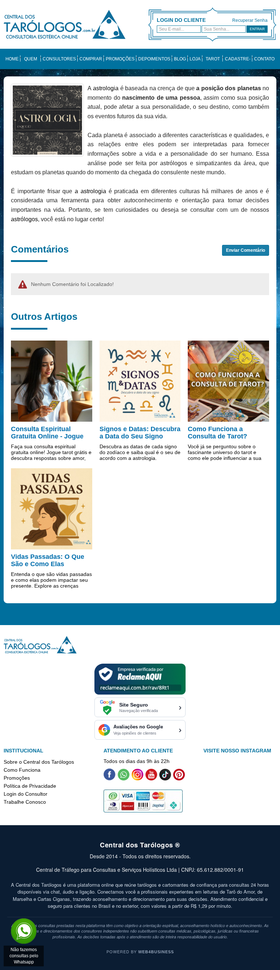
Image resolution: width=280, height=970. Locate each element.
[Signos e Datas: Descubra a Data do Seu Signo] (140, 380)
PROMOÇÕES (120, 58)
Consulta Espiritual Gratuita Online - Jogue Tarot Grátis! (47, 436)
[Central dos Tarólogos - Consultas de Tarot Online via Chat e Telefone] (64, 24)
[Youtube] (151, 779)
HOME (12, 58)
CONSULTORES (59, 58)
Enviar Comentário (245, 250)
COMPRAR (90, 58)
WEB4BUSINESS (156, 952)
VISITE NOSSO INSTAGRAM (237, 751)
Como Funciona (22, 770)
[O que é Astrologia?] (47, 120)
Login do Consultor (25, 794)
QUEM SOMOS (31, 62)
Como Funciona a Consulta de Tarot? (217, 432)
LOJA (195, 58)
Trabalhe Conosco (25, 802)
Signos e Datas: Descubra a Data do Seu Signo (140, 432)
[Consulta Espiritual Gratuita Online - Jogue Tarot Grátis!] (51, 380)
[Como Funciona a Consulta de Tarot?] (228, 380)
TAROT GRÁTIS (213, 62)
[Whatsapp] (123, 779)
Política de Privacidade (30, 786)
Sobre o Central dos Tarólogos (39, 762)
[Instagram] (137, 779)
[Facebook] (110, 779)
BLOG (180, 58)
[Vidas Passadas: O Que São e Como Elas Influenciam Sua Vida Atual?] (51, 508)
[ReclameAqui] (140, 678)
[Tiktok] (165, 779)
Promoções (17, 778)
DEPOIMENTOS (154, 58)
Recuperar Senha (250, 20)
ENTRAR (257, 29)
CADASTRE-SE (237, 62)
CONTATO (264, 58)
